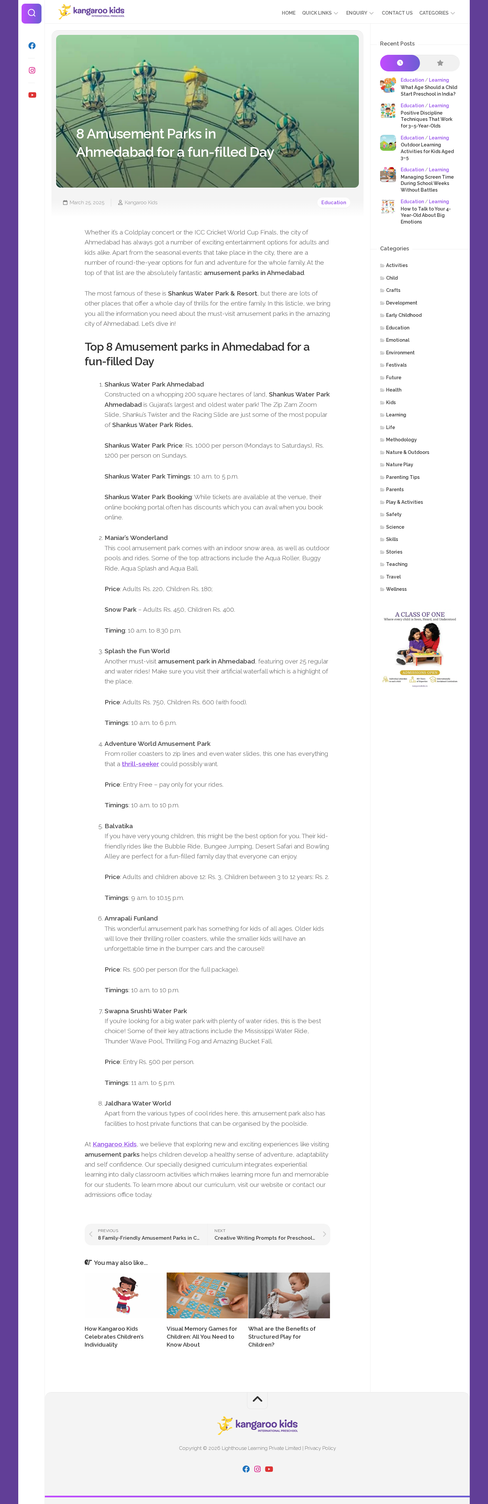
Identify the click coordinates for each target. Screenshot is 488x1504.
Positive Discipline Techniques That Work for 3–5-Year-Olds (426, 119)
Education (333, 203)
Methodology (401, 439)
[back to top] (257, 1400)
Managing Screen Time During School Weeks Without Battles (427, 183)
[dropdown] (336, 13)
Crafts (393, 290)
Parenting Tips (403, 477)
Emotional (397, 340)
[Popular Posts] (440, 63)
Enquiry (356, 13)
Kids (391, 402)
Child (392, 278)
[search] (31, 14)
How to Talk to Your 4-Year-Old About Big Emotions (426, 215)
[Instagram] (31, 70)
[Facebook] (31, 46)
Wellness (396, 589)
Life (390, 427)
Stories (394, 552)
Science (395, 527)
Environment (400, 352)
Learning (439, 80)
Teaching (397, 564)
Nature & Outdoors (407, 452)
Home (288, 13)
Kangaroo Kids (141, 203)
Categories (433, 13)
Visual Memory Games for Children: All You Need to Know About (202, 1336)
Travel (393, 576)
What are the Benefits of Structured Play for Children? (282, 1336)
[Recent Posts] (400, 63)
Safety (394, 514)
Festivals (396, 365)
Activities (397, 265)
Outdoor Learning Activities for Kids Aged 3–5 (427, 151)
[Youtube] (31, 95)
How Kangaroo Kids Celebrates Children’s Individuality (114, 1336)
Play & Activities (404, 502)
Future (393, 377)
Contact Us (397, 13)
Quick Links (317, 13)
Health (393, 390)
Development (401, 303)
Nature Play (399, 464)
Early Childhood (404, 315)
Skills (392, 539)
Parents (395, 489)
